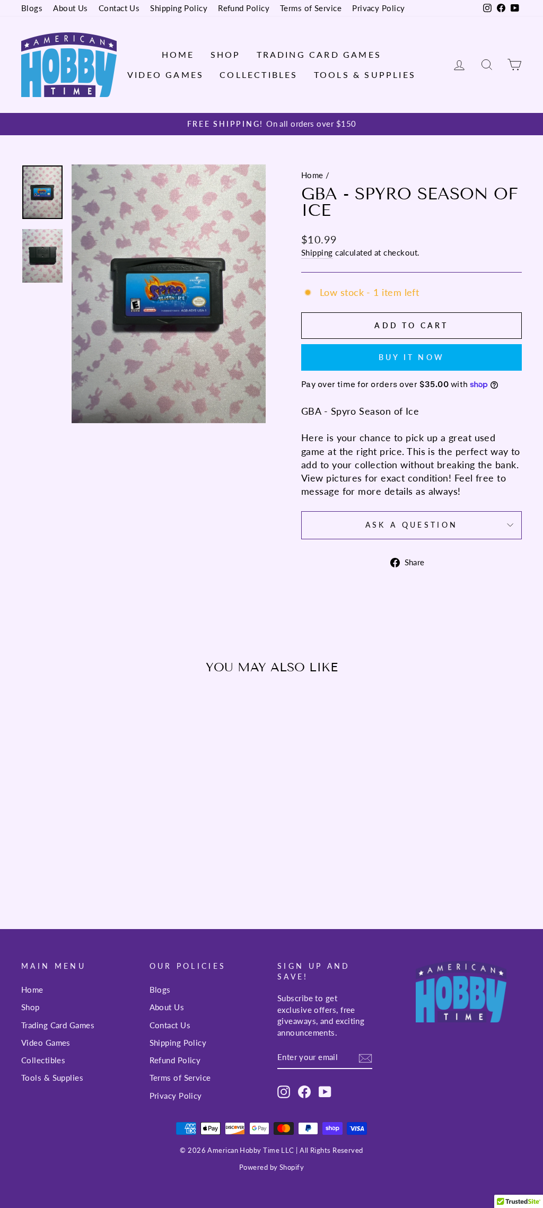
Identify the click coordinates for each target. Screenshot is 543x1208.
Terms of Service (310, 8)
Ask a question (411, 524)
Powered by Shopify (271, 1167)
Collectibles (258, 74)
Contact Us (119, 8)
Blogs (31, 8)
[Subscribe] (365, 1058)
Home (178, 54)
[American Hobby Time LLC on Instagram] (283, 1091)
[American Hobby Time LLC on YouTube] (325, 1091)
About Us (70, 8)
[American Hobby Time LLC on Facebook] (304, 1091)
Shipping (317, 252)
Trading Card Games (319, 54)
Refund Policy (243, 8)
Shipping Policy (178, 8)
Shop (226, 54)
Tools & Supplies (365, 74)
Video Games (165, 74)
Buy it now (411, 357)
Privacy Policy (378, 8)
